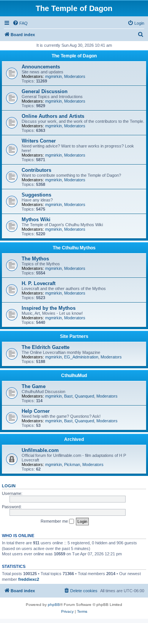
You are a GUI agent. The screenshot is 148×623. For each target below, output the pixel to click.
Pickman (72, 464)
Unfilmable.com (40, 450)
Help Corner (36, 411)
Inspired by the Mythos (49, 308)
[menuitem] (20, 23)
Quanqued (84, 396)
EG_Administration (81, 357)
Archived (74, 439)
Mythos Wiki (36, 219)
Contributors (36, 170)
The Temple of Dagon (74, 56)
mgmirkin (53, 76)
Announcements (41, 67)
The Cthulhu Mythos (74, 247)
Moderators (74, 76)
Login (9, 485)
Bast (68, 396)
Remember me (55, 521)
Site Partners (74, 336)
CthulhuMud (74, 375)
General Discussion (45, 91)
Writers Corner (39, 141)
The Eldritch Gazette (45, 347)
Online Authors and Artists (53, 116)
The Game (34, 386)
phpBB (54, 604)
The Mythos (35, 259)
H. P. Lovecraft (38, 283)
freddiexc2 (28, 579)
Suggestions (36, 195)
